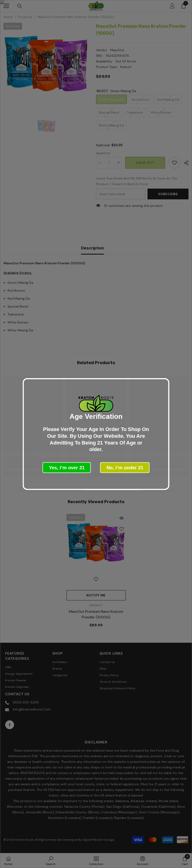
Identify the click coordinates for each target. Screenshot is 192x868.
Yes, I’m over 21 (67, 467)
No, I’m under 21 (125, 467)
